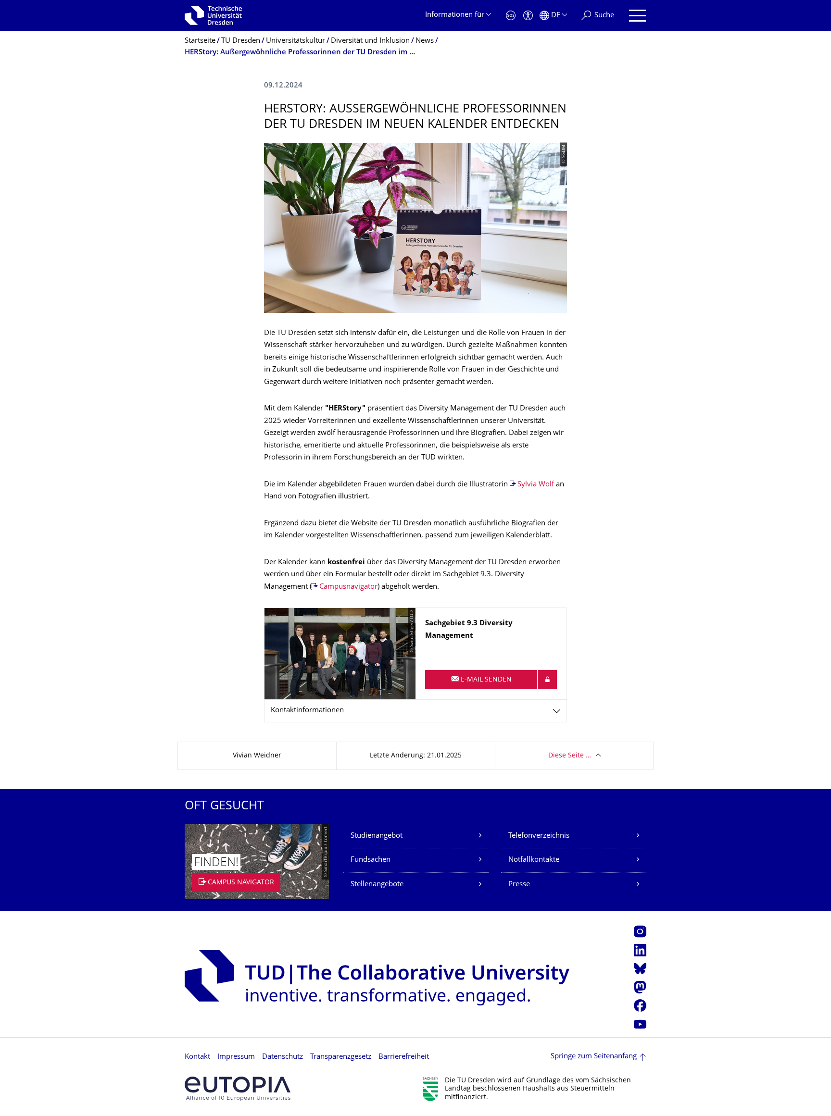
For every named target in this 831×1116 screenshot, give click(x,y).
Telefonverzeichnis (538, 836)
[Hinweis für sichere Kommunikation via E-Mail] (547, 679)
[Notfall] (510, 15)
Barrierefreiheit (403, 1057)
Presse (519, 884)
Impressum (236, 1057)
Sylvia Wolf (536, 484)
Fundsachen (370, 860)
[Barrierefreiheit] (528, 15)
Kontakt (197, 1057)
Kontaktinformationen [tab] (307, 710)
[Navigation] (637, 15)
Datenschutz (282, 1057)
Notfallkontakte (533, 860)
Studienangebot (377, 836)
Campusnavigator (348, 587)
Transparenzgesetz (340, 1057)
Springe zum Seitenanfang (594, 1056)
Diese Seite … (569, 756)
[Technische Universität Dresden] (213, 15)
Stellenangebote (377, 884)
